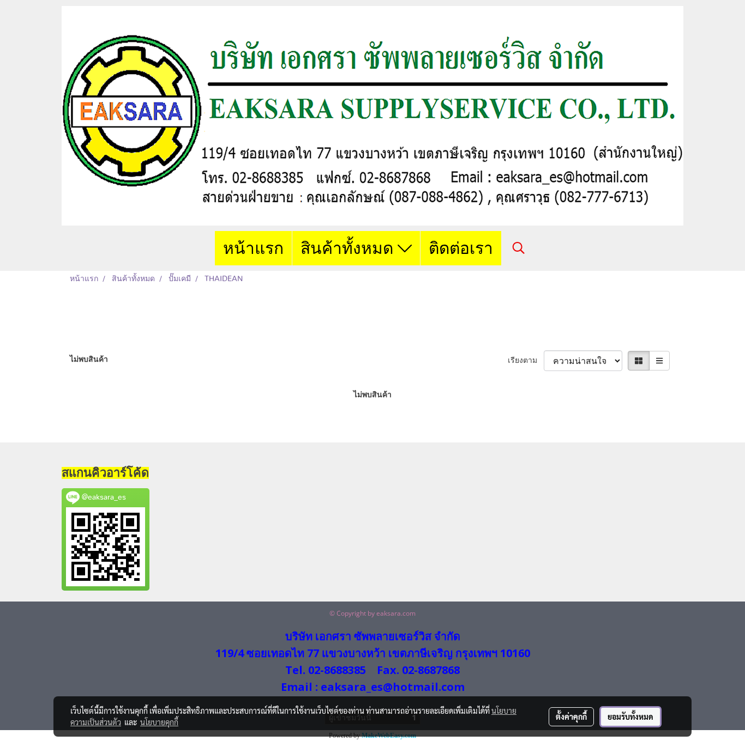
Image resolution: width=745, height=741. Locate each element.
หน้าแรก (253, 248)
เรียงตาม (526, 361)
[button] (519, 248)
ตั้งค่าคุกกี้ (571, 716)
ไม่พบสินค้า (89, 359)
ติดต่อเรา (461, 248)
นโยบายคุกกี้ (159, 722)
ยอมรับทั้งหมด (630, 716)
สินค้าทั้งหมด (349, 248)
